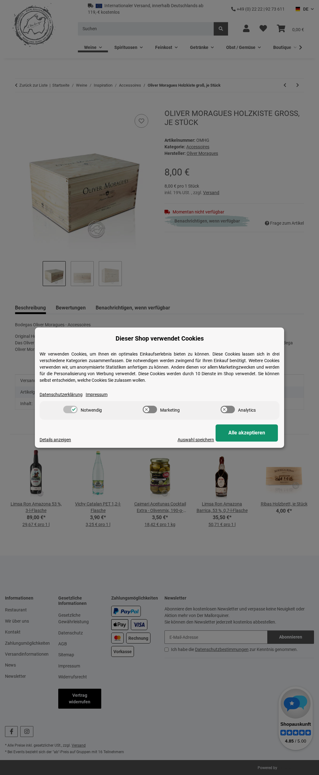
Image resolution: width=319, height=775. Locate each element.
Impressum (96, 394)
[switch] (70, 409)
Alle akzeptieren (246, 433)
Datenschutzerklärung (61, 394)
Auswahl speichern (196, 439)
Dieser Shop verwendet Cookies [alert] (160, 338)
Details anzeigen (55, 439)
